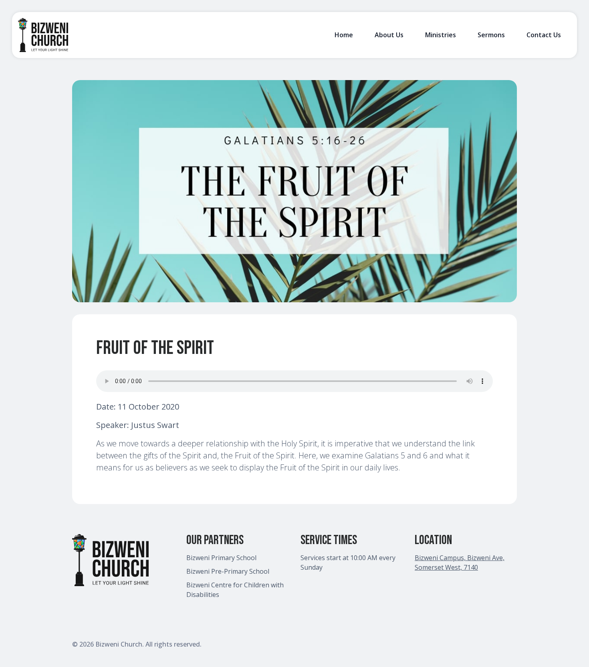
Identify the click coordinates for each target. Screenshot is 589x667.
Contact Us (543, 34)
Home (344, 34)
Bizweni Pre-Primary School (227, 571)
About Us (389, 34)
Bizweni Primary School (221, 557)
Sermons (491, 34)
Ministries (440, 34)
